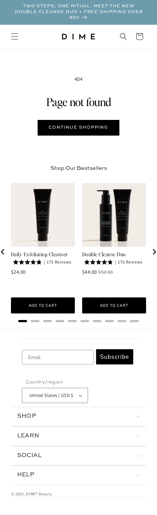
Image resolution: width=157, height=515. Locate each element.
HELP (26, 475)
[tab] (22, 321)
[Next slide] (154, 252)
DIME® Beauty (39, 493)
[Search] (123, 36)
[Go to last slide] (3, 252)
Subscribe (114, 357)
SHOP (27, 416)
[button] (15, 36)
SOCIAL (29, 456)
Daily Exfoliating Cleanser (39, 254)
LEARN (28, 436)
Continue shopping (78, 127)
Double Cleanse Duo (104, 254)
